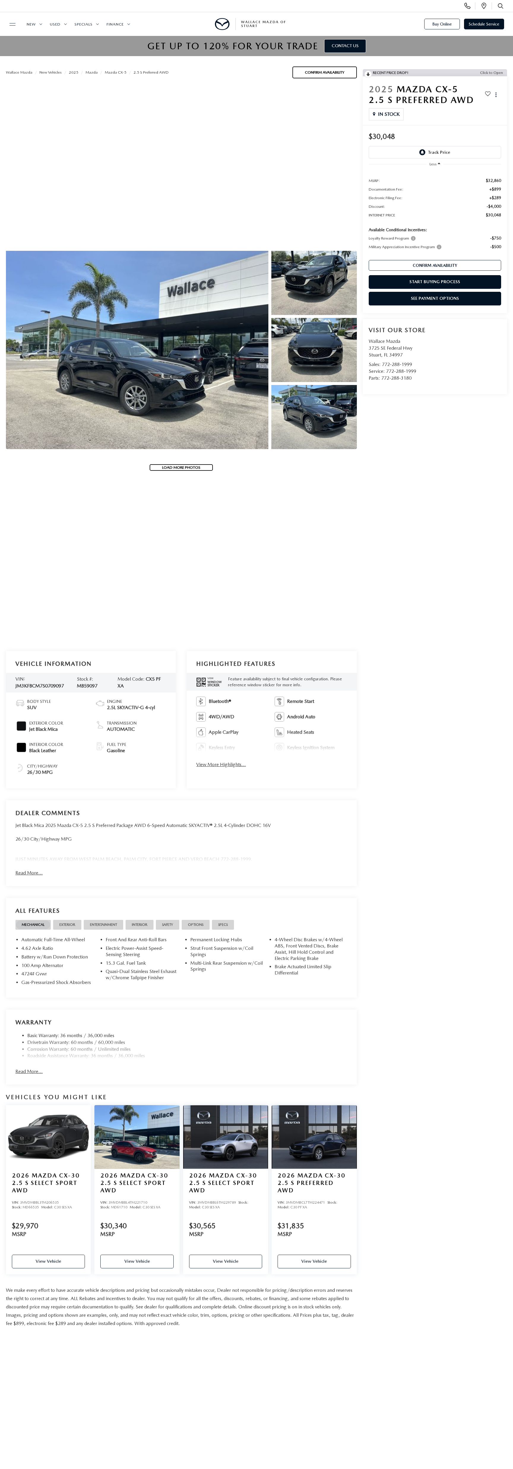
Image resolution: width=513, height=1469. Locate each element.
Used (55, 24)
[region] (435, 213)
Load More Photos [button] (181, 467)
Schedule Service (484, 24)
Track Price (439, 152)
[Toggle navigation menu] (9, 24)
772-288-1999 (397, 364)
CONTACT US (345, 45)
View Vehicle (48, 1261)
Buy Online (442, 24)
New (31, 24)
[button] (137, 350)
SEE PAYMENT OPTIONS (435, 298)
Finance (115, 24)
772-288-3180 (396, 378)
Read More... (29, 873)
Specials (84, 24)
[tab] (33, 925)
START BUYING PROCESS (434, 281)
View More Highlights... (221, 764)
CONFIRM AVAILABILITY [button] (435, 265)
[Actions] (496, 95)
